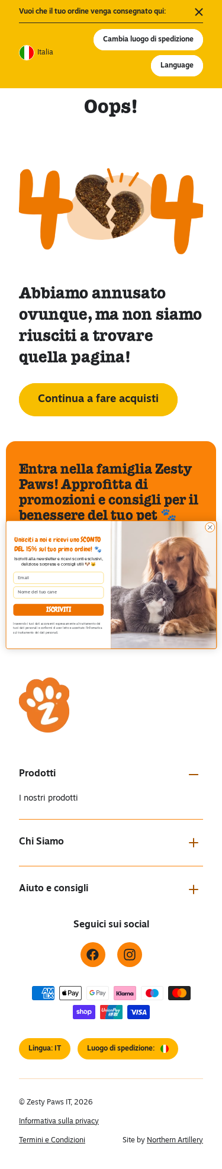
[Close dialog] (209, 527)
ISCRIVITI (58, 609)
